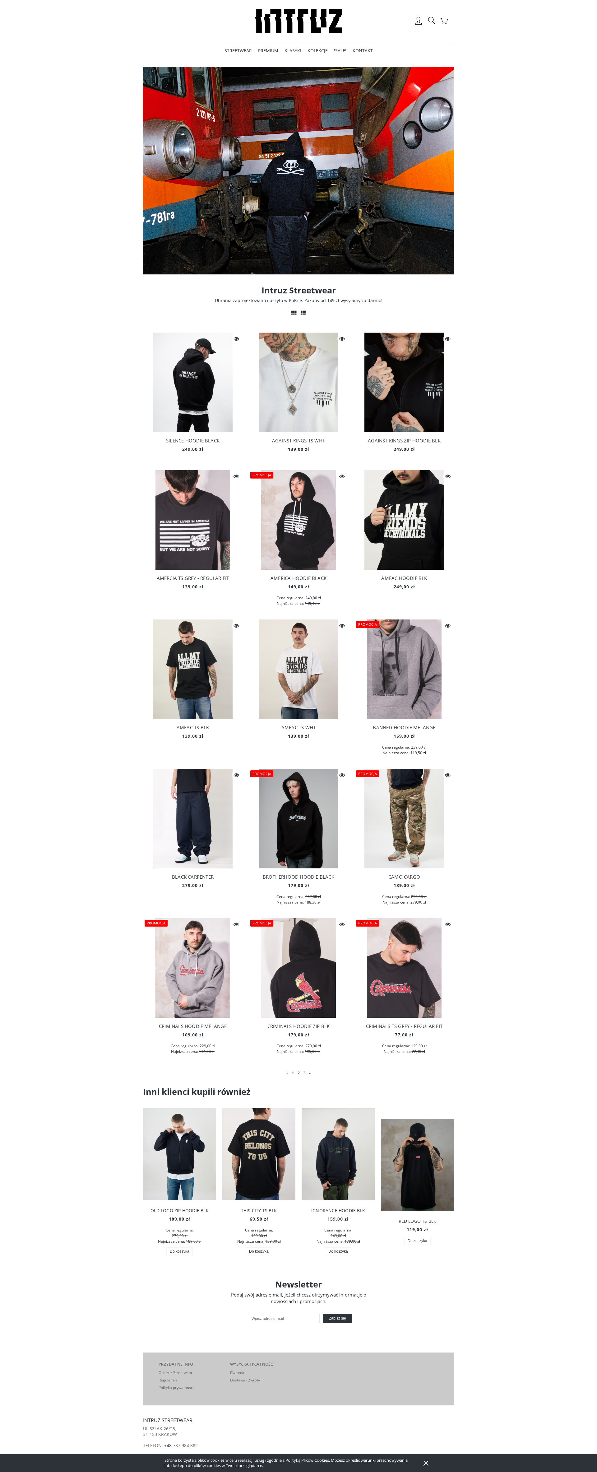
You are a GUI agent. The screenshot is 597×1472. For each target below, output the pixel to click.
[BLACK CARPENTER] (193, 818)
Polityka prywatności (176, 1387)
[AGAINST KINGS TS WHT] (298, 382)
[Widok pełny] (303, 312)
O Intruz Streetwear (175, 1372)
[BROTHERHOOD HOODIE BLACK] (298, 818)
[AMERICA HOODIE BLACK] (298, 520)
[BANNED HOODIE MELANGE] (404, 669)
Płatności (238, 1372)
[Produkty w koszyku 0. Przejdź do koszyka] (445, 24)
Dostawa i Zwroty (245, 1380)
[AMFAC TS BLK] (193, 669)
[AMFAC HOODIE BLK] (404, 520)
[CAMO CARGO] (404, 818)
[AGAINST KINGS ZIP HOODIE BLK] (404, 382)
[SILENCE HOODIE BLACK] (193, 382)
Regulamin (168, 1380)
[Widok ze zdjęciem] (293, 312)
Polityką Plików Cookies (307, 1460)
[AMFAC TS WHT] (298, 669)
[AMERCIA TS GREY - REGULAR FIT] (193, 520)
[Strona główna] (298, 21)
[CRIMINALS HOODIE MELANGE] (193, 968)
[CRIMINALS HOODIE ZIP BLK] (298, 968)
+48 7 (169, 1445)
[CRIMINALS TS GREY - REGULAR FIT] (404, 968)
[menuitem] (238, 50)
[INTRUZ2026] (298, 170)
